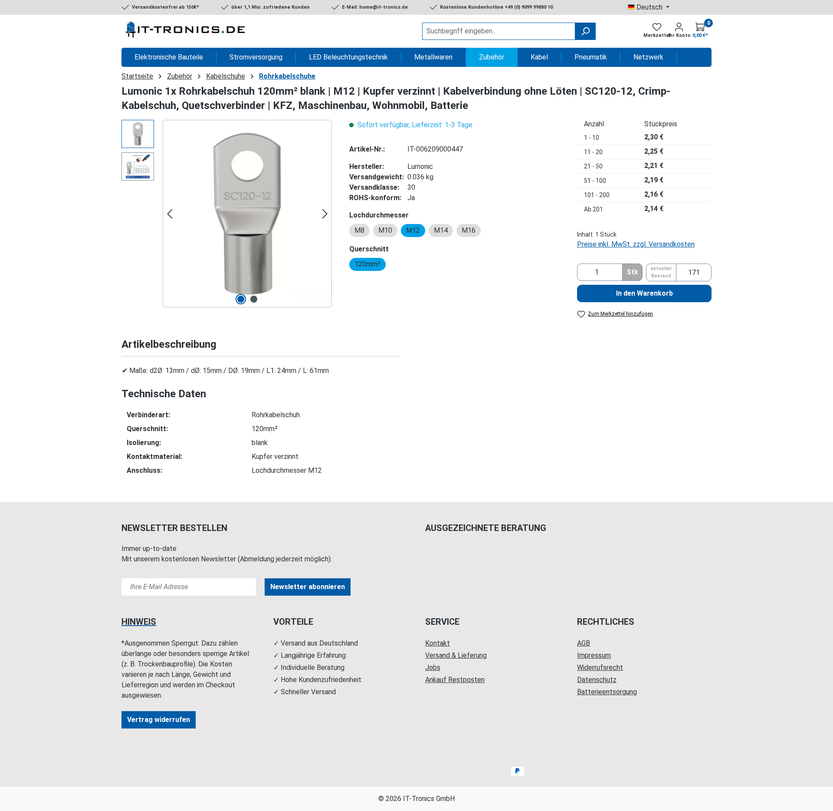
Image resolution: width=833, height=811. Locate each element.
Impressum (594, 655)
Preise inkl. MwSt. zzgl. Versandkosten (636, 244)
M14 (441, 230)
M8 (359, 230)
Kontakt (437, 643)
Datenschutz (597, 680)
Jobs (432, 667)
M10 (385, 230)
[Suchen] (585, 31)
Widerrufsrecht (600, 667)
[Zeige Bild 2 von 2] (253, 299)
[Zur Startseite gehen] (186, 31)
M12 (413, 230)
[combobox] (498, 31)
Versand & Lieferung (456, 655)
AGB (583, 643)
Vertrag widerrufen (158, 719)
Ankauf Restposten (455, 680)
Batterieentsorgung (607, 692)
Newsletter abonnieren (307, 587)
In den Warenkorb (644, 293)
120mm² (367, 264)
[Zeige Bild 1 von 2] (240, 299)
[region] (227, 213)
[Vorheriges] (169, 214)
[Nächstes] (324, 214)
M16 (469, 230)
